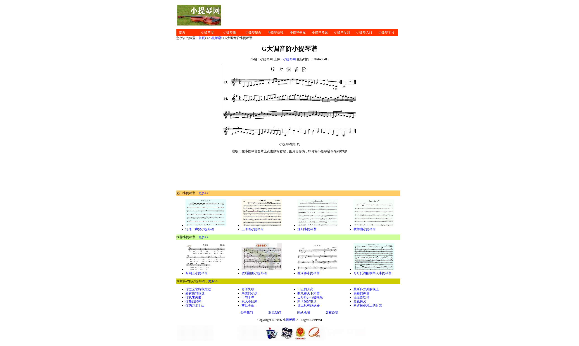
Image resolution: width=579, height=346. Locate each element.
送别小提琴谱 (306, 229)
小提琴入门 (364, 32)
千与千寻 (248, 297)
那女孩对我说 (194, 293)
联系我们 (274, 312)
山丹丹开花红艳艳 (310, 297)
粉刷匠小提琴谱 (196, 273)
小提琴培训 (342, 32)
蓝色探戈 (360, 301)
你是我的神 (193, 301)
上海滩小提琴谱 (253, 229)
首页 (182, 32)
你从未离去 (193, 297)
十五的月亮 (305, 289)
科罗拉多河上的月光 (368, 305)
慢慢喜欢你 (361, 297)
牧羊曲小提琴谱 (365, 229)
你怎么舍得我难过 (198, 289)
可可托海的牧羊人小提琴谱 (373, 273)
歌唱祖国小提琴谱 (254, 273)
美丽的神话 (361, 293)
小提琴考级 (320, 32)
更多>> (204, 193)
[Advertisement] (312, 15)
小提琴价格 (275, 32)
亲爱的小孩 (249, 293)
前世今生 (248, 305)
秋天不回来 (249, 301)
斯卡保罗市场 (306, 301)
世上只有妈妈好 (308, 305)
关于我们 (246, 312)
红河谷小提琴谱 (308, 273)
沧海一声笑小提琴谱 (199, 229)
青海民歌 (248, 289)
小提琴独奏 (253, 32)
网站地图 (303, 312)
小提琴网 (289, 59)
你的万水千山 (194, 305)
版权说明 (331, 312)
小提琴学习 (386, 32)
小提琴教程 (298, 32)
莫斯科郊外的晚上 (366, 289)
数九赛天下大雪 (308, 293)
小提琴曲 (229, 32)
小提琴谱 (207, 32)
